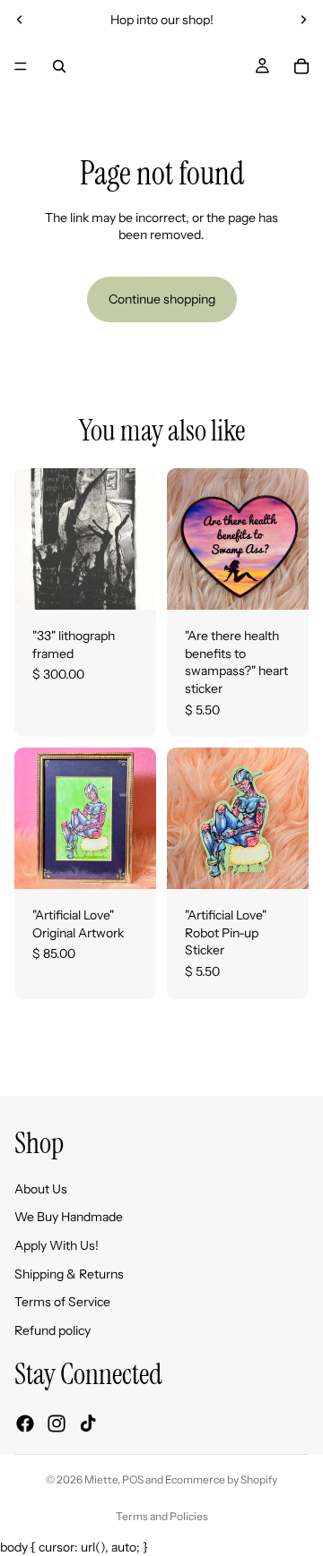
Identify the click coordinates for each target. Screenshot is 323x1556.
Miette (101, 1479)
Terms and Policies (162, 1516)
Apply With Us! (56, 1245)
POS (133, 1479)
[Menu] (20, 66)
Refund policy (52, 1330)
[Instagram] (56, 1423)
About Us (40, 1189)
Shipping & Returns (69, 1274)
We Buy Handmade (68, 1218)
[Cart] (301, 66)
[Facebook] (25, 1423)
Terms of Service (62, 1302)
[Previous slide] (19, 19)
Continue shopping (162, 299)
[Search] (59, 66)
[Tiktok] (88, 1423)
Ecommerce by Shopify (221, 1479)
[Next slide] (303, 19)
